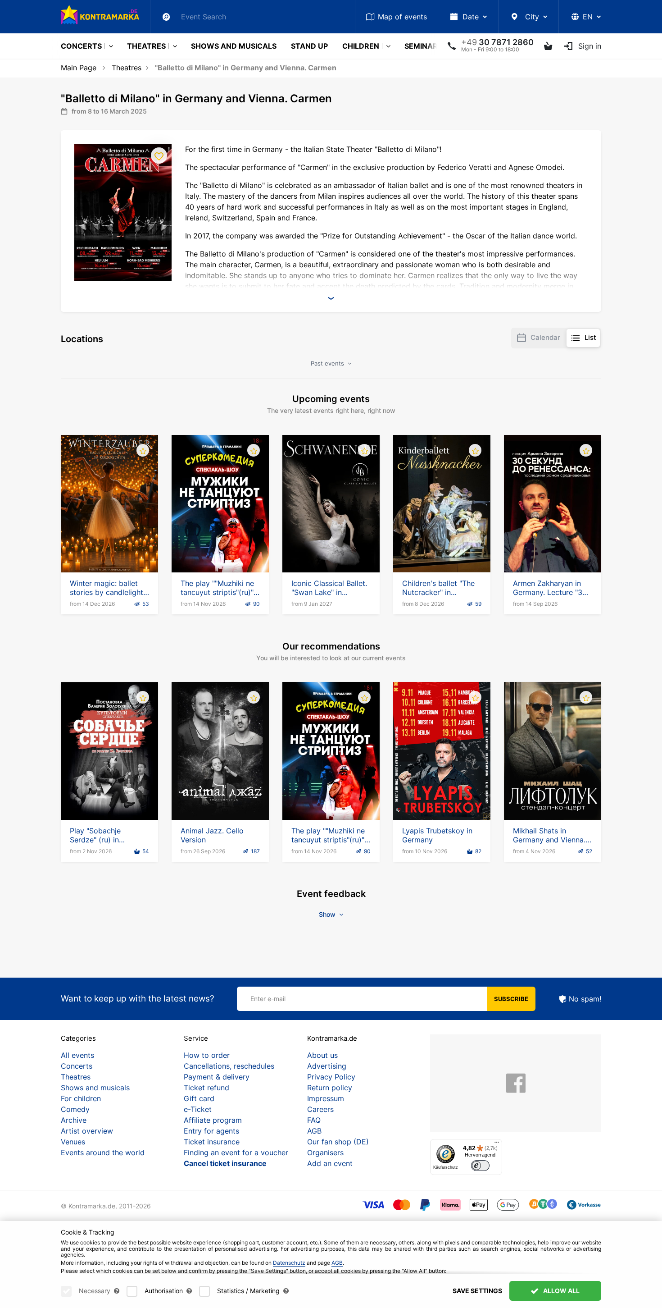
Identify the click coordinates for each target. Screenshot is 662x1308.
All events (77, 1055)
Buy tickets (109, 546)
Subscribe (511, 998)
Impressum (325, 1098)
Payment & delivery (216, 1076)
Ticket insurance (212, 1141)
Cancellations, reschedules (229, 1065)
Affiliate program (213, 1120)
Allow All (561, 1290)
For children (81, 1098)
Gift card (199, 1098)
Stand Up (309, 45)
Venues (73, 1141)
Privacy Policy (331, 1076)
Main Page (78, 67)
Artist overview (87, 1130)
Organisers (325, 1152)
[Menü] (496, 1144)
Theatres (146, 45)
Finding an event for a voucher (236, 1152)
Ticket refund (206, 1087)
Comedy (75, 1109)
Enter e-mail (268, 998)
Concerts (81, 45)
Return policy (329, 1087)
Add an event (330, 1163)
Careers (320, 1109)
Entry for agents (211, 1130)
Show (328, 914)
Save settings (477, 1290)
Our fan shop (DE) (338, 1141)
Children (360, 45)
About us (322, 1055)
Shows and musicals (234, 45)
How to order (207, 1055)
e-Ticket (198, 1109)
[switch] (480, 1165)
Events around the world (103, 1152)
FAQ (314, 1120)
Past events (328, 363)
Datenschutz (289, 1262)
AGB (314, 1130)
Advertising (326, 1065)
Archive (73, 1120)
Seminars (423, 45)
